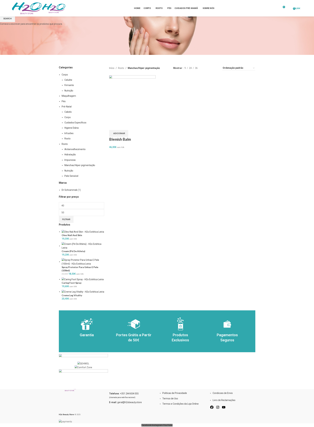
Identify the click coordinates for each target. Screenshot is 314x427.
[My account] (289, 8)
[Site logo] (27, 8)
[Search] (303, 8)
